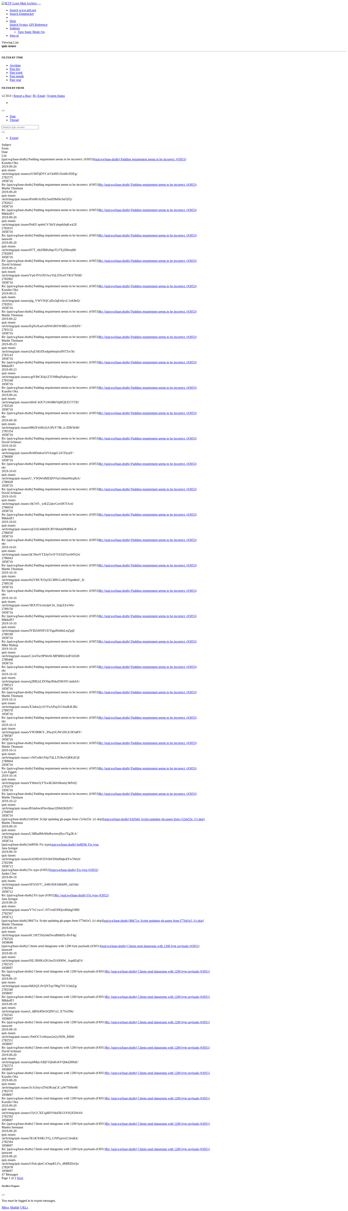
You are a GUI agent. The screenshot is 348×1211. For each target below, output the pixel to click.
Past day (15, 69)
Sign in (14, 35)
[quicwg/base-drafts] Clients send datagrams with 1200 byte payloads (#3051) (149, 946)
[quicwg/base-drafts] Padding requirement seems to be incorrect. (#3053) (140, 159)
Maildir (14, 1207)
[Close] (3, 1194)
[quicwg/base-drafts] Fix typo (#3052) (74, 870)
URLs (24, 1207)
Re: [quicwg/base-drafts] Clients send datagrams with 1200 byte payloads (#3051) (158, 971)
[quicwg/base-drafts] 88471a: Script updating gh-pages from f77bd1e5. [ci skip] (153, 920)
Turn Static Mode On (31, 32)
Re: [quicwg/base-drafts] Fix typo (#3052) (82, 895)
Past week (16, 72)
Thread (14, 120)
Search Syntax (19, 24)
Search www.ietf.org (23, 10)
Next (20, 1178)
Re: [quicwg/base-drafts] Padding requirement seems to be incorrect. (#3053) (148, 184)
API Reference (38, 24)
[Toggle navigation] (39, 4)
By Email (39, 95)
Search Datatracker (22, 14)
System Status (56, 95)
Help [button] (13, 21)
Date (13, 116)
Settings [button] (15, 28)
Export (14, 138)
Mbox (5, 1207)
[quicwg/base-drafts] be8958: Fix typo (74, 844)
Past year (15, 80)
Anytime (15, 65)
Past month (17, 76)
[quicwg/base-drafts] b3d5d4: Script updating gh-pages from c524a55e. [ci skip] (154, 819)
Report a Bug (22, 95)
